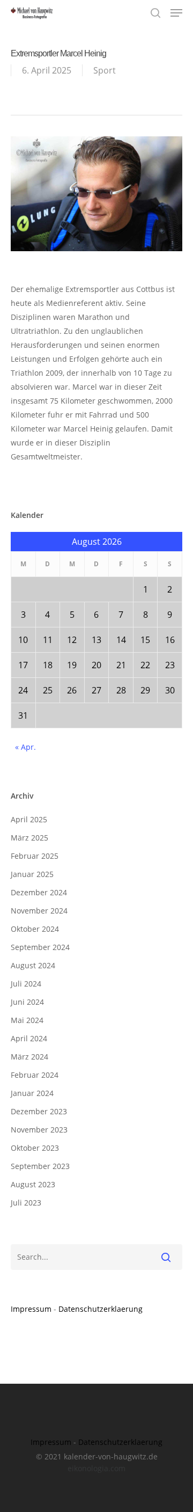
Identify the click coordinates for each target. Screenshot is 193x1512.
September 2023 (40, 1166)
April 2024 (29, 1038)
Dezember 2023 (39, 1111)
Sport (104, 70)
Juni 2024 (27, 1002)
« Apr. (25, 747)
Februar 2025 (34, 856)
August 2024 (33, 965)
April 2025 (29, 819)
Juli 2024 (26, 983)
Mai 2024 (27, 1020)
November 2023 (39, 1129)
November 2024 (39, 910)
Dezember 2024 (39, 892)
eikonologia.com (96, 1468)
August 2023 (33, 1184)
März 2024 (29, 1056)
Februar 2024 (34, 1075)
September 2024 (40, 947)
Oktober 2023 (35, 1148)
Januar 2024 (32, 1093)
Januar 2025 (32, 874)
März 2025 (29, 837)
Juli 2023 (26, 1202)
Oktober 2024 (35, 929)
